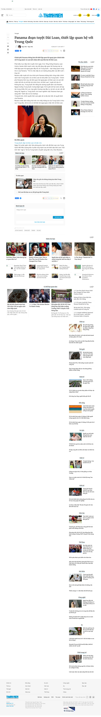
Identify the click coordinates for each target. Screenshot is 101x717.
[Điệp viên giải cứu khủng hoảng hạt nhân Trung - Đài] (24, 184)
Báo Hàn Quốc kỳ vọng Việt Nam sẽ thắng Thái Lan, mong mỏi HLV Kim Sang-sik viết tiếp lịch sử (88, 549)
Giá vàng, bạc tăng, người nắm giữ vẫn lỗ (80, 396)
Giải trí (60, 21)
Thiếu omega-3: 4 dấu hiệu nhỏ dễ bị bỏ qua (80, 590)
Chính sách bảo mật (67, 697)
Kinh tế (25, 21)
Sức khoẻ (27, 686)
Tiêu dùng (83, 21)
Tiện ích (35, 9)
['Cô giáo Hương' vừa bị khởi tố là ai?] (75, 464)
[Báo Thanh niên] (12, 697)
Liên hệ (40, 9)
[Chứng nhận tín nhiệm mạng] (69, 709)
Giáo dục (46, 21)
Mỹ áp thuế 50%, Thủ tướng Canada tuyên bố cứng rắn (81, 363)
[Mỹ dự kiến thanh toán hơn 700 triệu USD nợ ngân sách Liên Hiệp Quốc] (75, 355)
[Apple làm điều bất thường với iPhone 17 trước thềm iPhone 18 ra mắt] (75, 604)
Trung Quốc (27, 230)
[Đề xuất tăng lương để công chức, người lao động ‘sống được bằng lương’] (75, 328)
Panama (33, 230)
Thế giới (21, 21)
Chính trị (11, 21)
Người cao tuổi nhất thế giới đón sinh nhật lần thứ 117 (88, 435)
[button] (8, 35)
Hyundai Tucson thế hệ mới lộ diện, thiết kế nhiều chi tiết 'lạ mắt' (81, 645)
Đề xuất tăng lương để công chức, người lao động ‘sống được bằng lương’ (88, 327)
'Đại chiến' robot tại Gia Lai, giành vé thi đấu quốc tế (88, 517)
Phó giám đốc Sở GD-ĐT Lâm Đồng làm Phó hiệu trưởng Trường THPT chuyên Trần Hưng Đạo (81, 534)
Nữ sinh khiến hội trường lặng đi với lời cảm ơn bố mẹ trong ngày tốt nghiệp (81, 499)
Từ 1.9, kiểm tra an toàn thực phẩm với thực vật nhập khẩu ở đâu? (81, 391)
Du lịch (51, 21)
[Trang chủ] (7, 22)
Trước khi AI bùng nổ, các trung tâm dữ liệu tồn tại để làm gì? (82, 611)
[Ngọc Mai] (16, 46)
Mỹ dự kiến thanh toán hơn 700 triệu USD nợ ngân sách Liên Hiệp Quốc (88, 355)
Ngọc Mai (24, 46)
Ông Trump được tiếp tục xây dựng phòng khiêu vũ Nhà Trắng (80, 369)
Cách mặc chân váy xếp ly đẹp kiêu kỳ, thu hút (81, 672)
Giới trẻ (41, 21)
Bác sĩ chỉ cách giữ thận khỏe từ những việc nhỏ (80, 585)
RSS (52, 697)
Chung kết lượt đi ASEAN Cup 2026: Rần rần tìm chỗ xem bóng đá (88, 491)
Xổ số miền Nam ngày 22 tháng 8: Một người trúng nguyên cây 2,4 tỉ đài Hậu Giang (81, 417)
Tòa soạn (57, 697)
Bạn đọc (84, 683)
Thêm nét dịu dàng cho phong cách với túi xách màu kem (88, 657)
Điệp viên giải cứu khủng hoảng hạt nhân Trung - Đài (47, 180)
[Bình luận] (8, 46)
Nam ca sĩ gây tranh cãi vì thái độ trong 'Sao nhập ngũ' (81, 478)
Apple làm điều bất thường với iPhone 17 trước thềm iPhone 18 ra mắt (88, 603)
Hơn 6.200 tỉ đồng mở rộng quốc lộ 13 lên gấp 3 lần (88, 381)
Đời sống (30, 21)
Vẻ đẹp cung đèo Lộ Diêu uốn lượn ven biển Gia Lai (81, 450)
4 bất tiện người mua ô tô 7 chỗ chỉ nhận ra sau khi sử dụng (81, 639)
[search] (16, 15)
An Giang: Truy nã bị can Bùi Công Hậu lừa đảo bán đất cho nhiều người (81, 341)
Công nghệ (71, 21)
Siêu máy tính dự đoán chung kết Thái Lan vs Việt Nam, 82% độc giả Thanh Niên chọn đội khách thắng (81, 563)
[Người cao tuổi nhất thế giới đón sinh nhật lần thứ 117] (75, 437)
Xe (75, 21)
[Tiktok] (96, 9)
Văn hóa (55, 21)
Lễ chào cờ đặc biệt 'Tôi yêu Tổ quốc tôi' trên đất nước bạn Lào (81, 505)
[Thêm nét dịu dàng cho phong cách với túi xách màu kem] (75, 659)
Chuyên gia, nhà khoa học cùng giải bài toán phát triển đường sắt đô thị (81, 527)
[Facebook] (94, 9)
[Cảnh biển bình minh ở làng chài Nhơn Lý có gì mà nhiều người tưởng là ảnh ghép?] (75, 409)
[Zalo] (99, 9)
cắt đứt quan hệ (18, 230)
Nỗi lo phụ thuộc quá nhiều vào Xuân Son (80, 557)
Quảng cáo (46, 697)
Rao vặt (84, 686)
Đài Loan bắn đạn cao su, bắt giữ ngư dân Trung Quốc (33, 192)
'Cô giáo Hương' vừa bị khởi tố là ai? (88, 461)
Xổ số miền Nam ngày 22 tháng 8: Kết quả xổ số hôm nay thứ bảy (81, 422)
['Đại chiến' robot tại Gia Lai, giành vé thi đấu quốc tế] (75, 519)
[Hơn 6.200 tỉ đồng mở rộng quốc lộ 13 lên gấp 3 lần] (75, 383)
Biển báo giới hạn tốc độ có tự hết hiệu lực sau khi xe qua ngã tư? (88, 630)
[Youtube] (91, 9)
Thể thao (65, 21)
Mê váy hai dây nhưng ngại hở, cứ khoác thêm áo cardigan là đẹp (81, 666)
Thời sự (16, 21)
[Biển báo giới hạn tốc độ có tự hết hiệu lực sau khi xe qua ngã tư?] (75, 631)
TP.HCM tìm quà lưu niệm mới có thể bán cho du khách (81, 444)
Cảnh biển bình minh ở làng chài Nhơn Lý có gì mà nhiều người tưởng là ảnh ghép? (88, 408)
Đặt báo (40, 697)
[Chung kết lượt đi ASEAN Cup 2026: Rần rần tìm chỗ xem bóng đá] (75, 492)
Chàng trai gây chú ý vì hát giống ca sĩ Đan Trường (80, 472)
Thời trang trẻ (90, 21)
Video (78, 21)
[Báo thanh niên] (50, 15)
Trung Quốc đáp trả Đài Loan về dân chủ (28, 143)
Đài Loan (38, 230)
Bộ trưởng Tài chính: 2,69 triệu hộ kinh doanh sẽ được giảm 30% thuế (81, 336)
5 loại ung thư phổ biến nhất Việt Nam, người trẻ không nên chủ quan (88, 577)
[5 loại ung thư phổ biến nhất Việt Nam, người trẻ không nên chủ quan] (75, 578)
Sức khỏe (36, 21)
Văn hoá (46, 686)
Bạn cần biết (28, 9)
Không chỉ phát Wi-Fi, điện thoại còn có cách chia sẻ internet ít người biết (81, 617)
